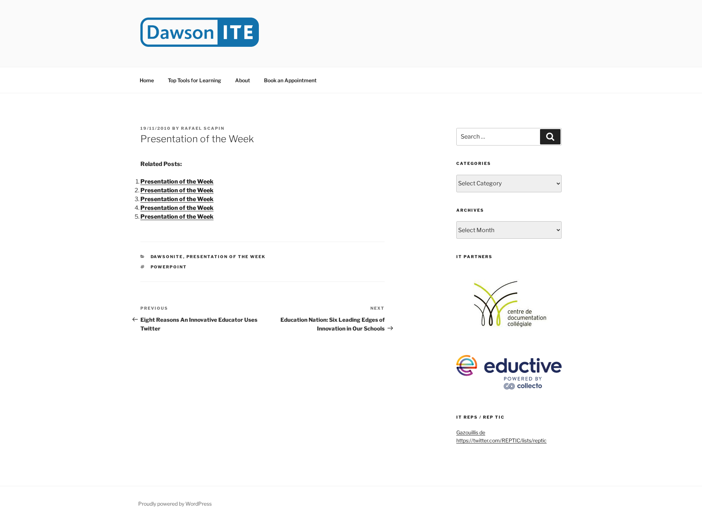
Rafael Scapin (202, 128)
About (242, 80)
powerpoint (169, 266)
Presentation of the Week (177, 181)
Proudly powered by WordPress (175, 504)
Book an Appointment (290, 80)
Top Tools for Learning (194, 80)
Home (147, 80)
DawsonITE (167, 256)
